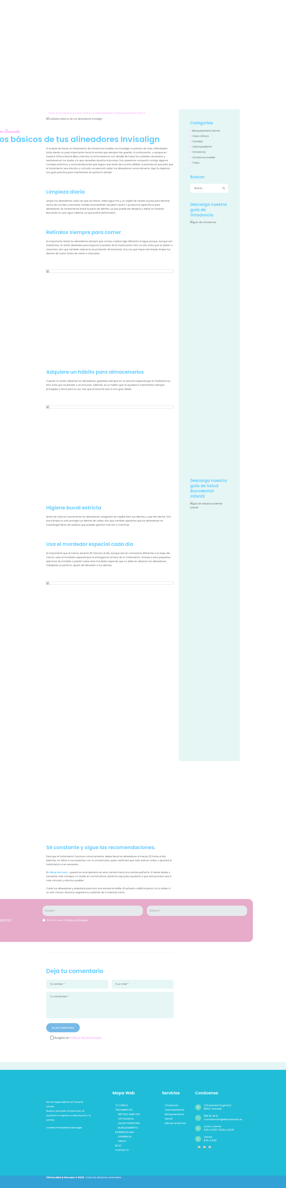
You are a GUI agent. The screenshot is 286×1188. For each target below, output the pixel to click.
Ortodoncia (65, 113)
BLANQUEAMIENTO (128, 1127)
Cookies (50, 1127)
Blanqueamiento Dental (131, 113)
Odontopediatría (104, 113)
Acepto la (77, 1038)
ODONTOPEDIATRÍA (129, 1123)
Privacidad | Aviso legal (69, 1127)
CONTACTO (122, 1150)
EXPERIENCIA (124, 1136)
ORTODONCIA (126, 1118)
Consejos (197, 141)
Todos (51, 113)
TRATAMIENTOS (123, 1109)
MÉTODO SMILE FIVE (129, 1114)
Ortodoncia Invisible (203, 157)
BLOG (118, 1145)
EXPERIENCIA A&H (124, 1132)
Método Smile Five (175, 1123)
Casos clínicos (83, 113)
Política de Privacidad (76, 920)
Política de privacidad (85, 1038)
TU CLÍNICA (121, 1105)
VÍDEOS (122, 1141)
